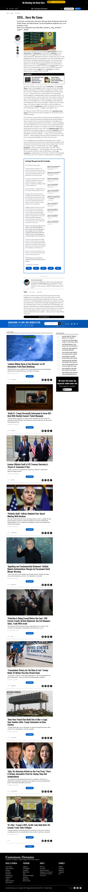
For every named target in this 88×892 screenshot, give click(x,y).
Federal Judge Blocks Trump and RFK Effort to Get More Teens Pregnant (69, 369)
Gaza (24, 874)
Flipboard (61, 870)
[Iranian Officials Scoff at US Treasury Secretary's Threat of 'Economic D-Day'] (30, 448)
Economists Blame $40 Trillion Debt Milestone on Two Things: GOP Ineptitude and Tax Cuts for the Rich (69, 337)
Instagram (61, 872)
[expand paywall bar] (86, 3)
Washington (38, 106)
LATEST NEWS (11, 8)
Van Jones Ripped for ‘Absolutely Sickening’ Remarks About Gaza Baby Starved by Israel (69, 357)
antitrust (13, 430)
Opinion (11, 13)
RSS (60, 874)
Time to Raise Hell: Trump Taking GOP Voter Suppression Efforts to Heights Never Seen (37, 80)
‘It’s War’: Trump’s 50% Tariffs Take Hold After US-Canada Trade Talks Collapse (29, 826)
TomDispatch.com (51, 284)
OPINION (16, 8)
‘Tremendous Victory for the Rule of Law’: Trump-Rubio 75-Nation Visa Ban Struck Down (28, 671)
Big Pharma (26, 872)
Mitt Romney (37, 53)
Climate (8, 870)
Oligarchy (25, 867)
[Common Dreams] (39, 8)
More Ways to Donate (46, 874)
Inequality (25, 870)
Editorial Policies (44, 870)
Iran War (25, 877)
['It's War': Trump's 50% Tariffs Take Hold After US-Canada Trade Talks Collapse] (30, 809)
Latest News (9, 867)
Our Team (42, 868)
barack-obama (17, 13)
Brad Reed (9, 373)
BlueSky (61, 867)
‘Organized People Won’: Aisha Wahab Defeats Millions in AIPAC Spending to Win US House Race (69, 361)
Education (8, 874)
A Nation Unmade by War (57, 286)
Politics (8, 879)
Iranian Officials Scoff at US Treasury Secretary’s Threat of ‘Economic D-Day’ (27, 465)
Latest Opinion (10, 868)
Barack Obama (52, 51)
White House (27, 53)
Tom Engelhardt (18, 41)
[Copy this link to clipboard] (51, 380)
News (8, 379)
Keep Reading (30, 376)
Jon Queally (9, 526)
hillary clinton (39, 292)
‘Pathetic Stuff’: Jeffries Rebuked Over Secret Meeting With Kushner (26, 515)
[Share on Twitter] (18, 47)
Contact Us (43, 875)
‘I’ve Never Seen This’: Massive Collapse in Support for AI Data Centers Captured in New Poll (70, 341)
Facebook (61, 868)
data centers (13, 737)
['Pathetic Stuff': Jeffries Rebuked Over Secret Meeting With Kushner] (30, 497)
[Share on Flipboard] (18, 50)
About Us (42, 867)
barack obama (32, 292)
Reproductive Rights (28, 875)
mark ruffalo (13, 584)
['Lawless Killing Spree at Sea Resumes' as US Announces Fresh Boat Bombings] (30, 348)
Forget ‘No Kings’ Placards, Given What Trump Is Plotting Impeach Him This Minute (57, 80)
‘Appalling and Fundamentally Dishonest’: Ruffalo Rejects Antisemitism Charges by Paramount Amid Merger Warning (28, 569)
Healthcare (9, 877)
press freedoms (14, 791)
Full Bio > (33, 287)
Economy (8, 872)
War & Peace (9, 882)
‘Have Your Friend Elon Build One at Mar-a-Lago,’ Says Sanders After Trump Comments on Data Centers (27, 722)
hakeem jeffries (14, 532)
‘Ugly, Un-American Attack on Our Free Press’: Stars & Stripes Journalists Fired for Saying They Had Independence (29, 774)
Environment (9, 875)
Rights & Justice (10, 881)
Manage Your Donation (46, 872)
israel (12, 636)
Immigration (26, 868)
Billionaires (26, 879)
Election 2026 (26, 881)
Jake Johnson (10, 424)
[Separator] (18, 56)
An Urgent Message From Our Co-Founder (37, 161)
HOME (8, 13)
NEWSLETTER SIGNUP (69, 8)
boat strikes (13, 379)
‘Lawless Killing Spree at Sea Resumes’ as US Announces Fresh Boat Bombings (26, 365)
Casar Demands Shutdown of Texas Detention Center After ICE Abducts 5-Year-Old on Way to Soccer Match (70, 345)
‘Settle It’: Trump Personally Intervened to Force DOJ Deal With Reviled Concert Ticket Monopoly (29, 414)
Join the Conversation (44, 316)
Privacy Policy (48, 888)
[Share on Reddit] (18, 53)
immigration (13, 685)
